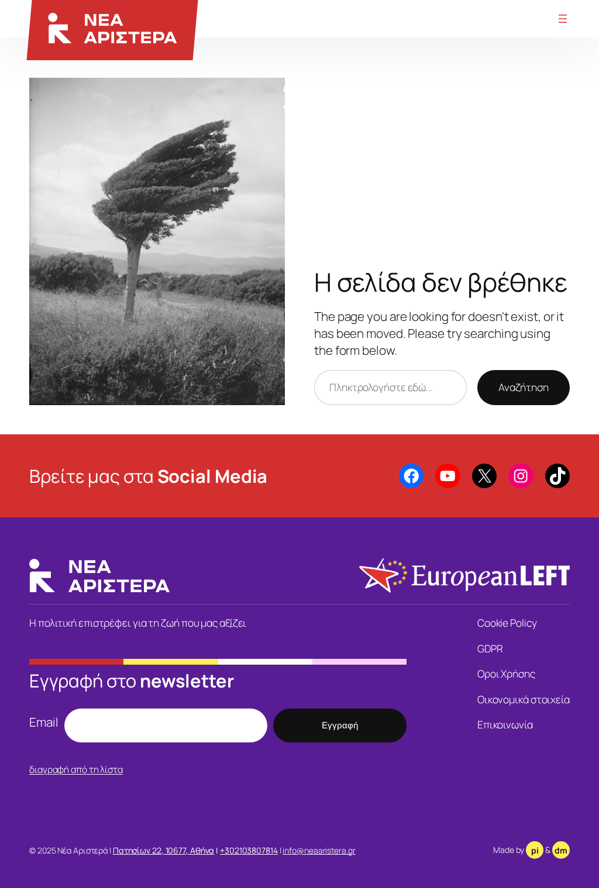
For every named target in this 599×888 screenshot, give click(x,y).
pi (535, 850)
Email (43, 722)
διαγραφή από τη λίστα (76, 769)
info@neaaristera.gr (319, 850)
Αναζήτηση (523, 387)
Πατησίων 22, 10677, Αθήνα (164, 850)
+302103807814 (249, 850)
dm (561, 850)
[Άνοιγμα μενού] (563, 19)
